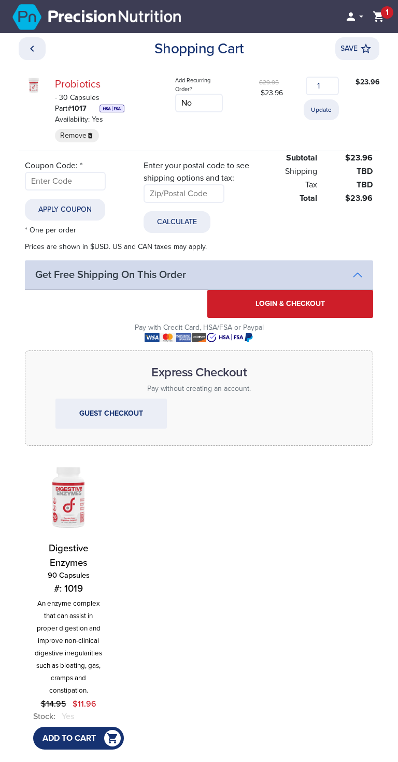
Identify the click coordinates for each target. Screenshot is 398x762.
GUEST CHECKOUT (111, 413)
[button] (353, 16)
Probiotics (78, 84)
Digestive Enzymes (69, 568)
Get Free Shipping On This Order (110, 275)
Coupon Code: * (53, 165)
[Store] (32, 48)
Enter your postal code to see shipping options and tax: (196, 171)
